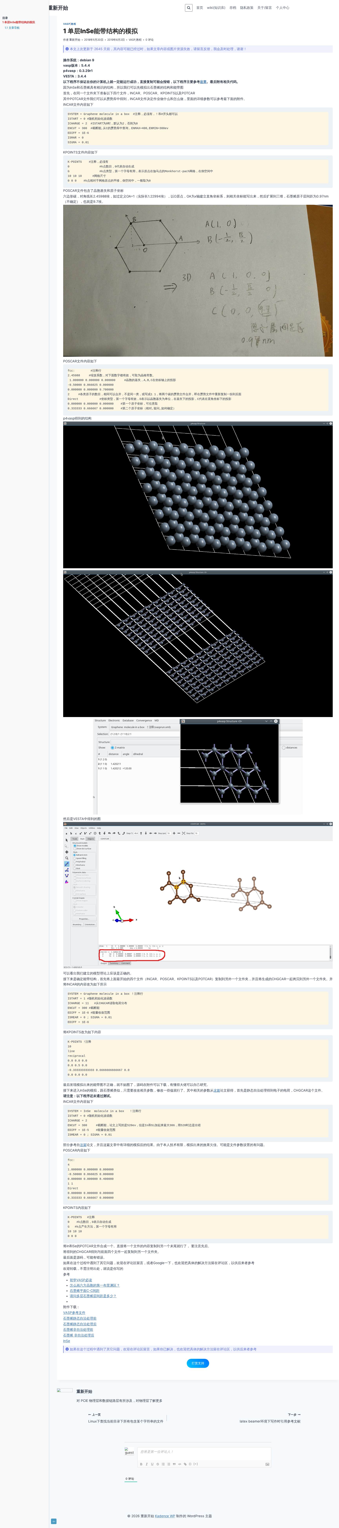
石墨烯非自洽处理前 (78, 1329)
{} (190, 1463)
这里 (203, 82)
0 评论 (150, 39)
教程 (73, 23)
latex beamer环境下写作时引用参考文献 (270, 1418)
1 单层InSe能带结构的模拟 (18, 22)
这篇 (216, 1090)
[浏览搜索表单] (188, 8)
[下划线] (152, 1464)
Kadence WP (165, 1516)
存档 (233, 8)
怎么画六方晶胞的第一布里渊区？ (95, 1285)
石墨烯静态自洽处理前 (80, 1318)
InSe (66, 1341)
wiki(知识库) (216, 8)
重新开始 (74, 39)
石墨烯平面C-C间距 (84, 1291)
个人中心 (282, 8)
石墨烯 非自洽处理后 (78, 1335)
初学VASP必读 (81, 1280)
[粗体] (141, 1464)
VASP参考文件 (74, 1313)
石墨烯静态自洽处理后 (80, 1324)
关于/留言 (264, 8)
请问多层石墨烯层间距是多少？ (93, 1296)
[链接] (185, 1464)
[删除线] (157, 1464)
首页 (199, 8)
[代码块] (179, 1464)
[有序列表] (163, 1464)
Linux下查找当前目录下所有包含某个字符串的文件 (125, 1418)
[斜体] (146, 1464)
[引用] (174, 1464)
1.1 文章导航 (12, 27)
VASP (66, 23)
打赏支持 (198, 1363)
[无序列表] (168, 1464)
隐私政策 (246, 8)
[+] (196, 1463)
